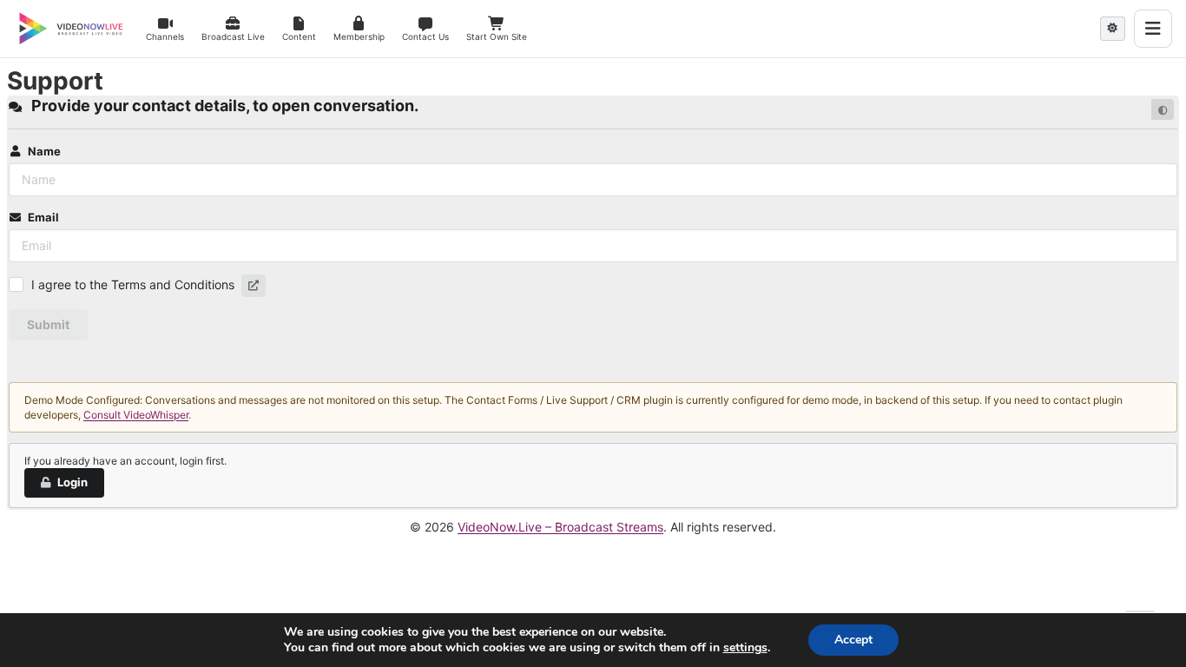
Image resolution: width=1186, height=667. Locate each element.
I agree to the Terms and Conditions (132, 284)
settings (745, 648)
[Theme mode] (1112, 29)
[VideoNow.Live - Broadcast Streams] (71, 28)
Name (44, 151)
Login (72, 482)
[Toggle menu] (1153, 29)
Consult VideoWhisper (135, 414)
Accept (853, 639)
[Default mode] (1162, 109)
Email (43, 217)
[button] (253, 285)
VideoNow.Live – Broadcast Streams (560, 526)
